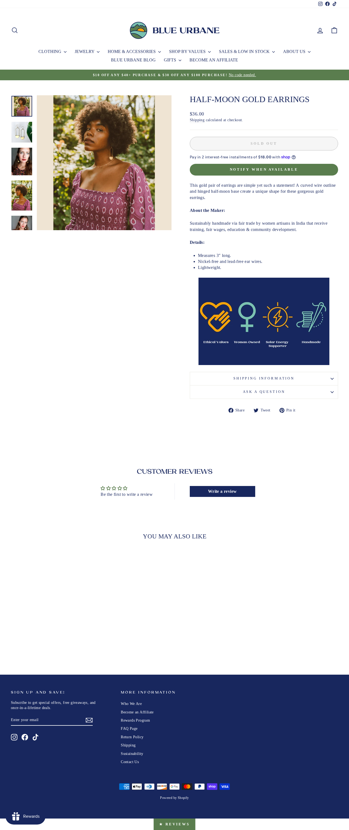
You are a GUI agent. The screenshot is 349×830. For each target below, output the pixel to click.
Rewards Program (135, 720)
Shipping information (263, 378)
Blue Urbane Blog (133, 60)
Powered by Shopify (174, 798)
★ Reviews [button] (174, 824)
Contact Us (130, 762)
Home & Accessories (132, 51)
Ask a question (264, 392)
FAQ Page (129, 729)
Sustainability (132, 754)
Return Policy (132, 737)
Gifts (170, 60)
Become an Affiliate (213, 60)
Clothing (50, 51)
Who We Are (131, 704)
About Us (294, 51)
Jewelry (85, 51)
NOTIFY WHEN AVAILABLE (264, 169)
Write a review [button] (222, 491)
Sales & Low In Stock (245, 51)
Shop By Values (188, 51)
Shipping (197, 120)
